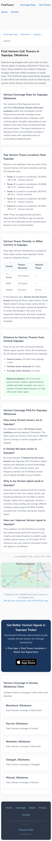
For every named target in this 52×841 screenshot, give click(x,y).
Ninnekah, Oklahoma (18, 741)
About (4, 12)
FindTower (7, 5)
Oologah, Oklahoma (18, 759)
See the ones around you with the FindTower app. (26, 600)
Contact (15, 12)
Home (9, 807)
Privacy (42, 807)
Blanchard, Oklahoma (18, 705)
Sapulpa (37, 34)
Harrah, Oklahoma (17, 723)
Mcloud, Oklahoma (17, 777)
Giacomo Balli (26, 829)
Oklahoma (25, 34)
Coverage (20, 807)
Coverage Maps (28, 4)
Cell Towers (45, 4)
